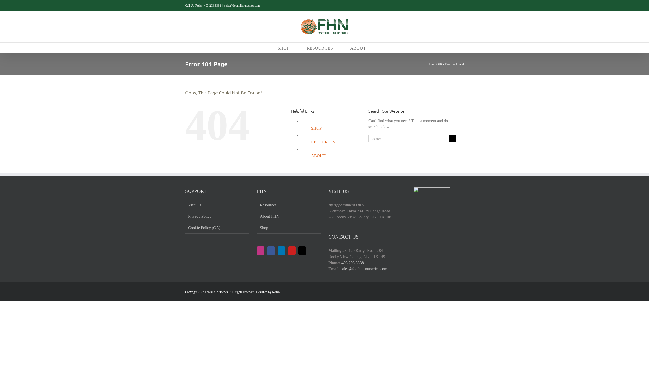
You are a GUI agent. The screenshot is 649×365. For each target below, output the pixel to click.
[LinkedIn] (281, 250)
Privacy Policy (199, 216)
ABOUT (318, 156)
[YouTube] (292, 250)
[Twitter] (302, 250)
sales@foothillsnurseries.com (242, 5)
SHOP (316, 128)
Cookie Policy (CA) (204, 228)
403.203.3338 (352, 263)
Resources (268, 205)
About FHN (269, 216)
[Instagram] (260, 250)
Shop (264, 228)
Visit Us (194, 205)
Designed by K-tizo (268, 292)
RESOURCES (323, 142)
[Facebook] (271, 250)
